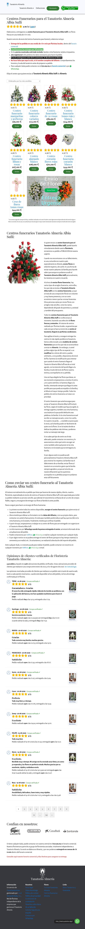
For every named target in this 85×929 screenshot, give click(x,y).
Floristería (52, 8)
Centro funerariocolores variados (34, 114)
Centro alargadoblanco (34, 158)
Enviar (17, 126)
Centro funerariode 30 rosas (51, 113)
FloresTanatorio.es (13, 890)
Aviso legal (29, 888)
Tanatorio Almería (17, 4)
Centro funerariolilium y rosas (17, 160)
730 (46, 815)
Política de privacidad (32, 896)
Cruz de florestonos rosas (16, 204)
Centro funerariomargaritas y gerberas (17, 114)
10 (34, 815)
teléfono (30, 535)
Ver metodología (70, 567)
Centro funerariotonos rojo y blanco (68, 114)
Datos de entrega (31, 890)
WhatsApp (39, 535)
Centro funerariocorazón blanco (68, 160)
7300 (32, 27)
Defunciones (40, 8)
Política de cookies (31, 893)
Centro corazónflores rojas (51, 158)
